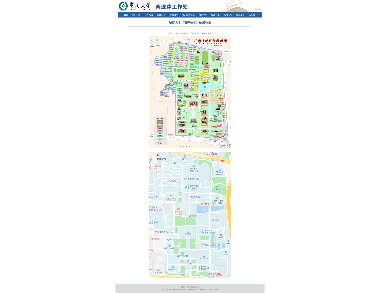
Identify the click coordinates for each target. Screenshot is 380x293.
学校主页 (258, 9)
